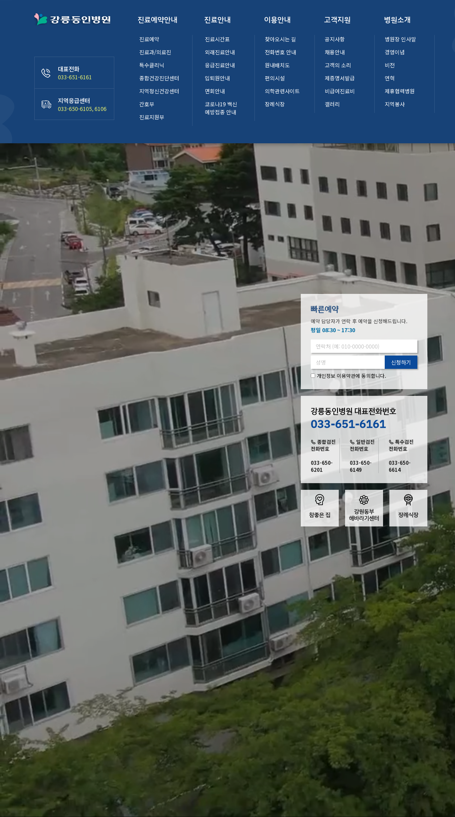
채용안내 (335, 52)
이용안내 (277, 20)
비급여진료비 (340, 91)
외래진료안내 (220, 52)
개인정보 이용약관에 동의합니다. (351, 375)
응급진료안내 (220, 65)
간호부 (146, 104)
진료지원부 (151, 117)
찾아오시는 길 (280, 39)
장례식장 (275, 104)
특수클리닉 (151, 65)
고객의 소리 (338, 65)
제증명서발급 (340, 78)
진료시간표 (217, 39)
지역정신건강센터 (159, 91)
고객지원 (337, 20)
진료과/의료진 (155, 52)
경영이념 (395, 52)
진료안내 (217, 20)
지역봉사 (395, 104)
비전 (390, 65)
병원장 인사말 (400, 39)
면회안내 (215, 91)
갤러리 (332, 104)
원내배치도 (277, 65)
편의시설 (275, 78)
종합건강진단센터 (159, 78)
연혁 (390, 78)
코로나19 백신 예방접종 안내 (221, 108)
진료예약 (149, 39)
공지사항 (335, 39)
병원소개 (397, 20)
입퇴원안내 (217, 78)
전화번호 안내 (280, 52)
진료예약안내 (158, 20)
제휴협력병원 (400, 91)
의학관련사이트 (282, 91)
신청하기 (401, 362)
